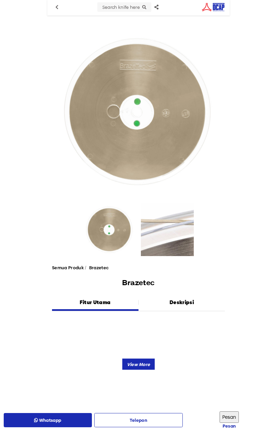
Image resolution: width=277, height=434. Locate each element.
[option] (138, 111)
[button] (138, 364)
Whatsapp (49, 420)
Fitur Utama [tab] (95, 302)
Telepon (138, 420)
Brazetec (99, 268)
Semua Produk (68, 268)
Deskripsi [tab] (182, 302)
